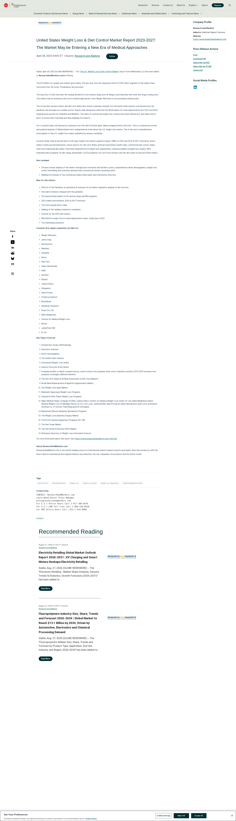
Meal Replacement (59, 483)
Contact (40, 518)
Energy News (78, 13)
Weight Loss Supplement (110, 483)
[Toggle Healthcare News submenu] (139, 13)
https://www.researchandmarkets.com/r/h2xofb (96, 439)
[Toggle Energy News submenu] (86, 13)
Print (195, 55)
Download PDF (199, 59)
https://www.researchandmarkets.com (209, 39)
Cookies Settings (163, 815)
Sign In (205, 5)
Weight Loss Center (90, 483)
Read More (45, 588)
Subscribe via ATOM (202, 66)
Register (217, 5)
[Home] (15, 5)
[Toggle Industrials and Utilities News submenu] (169, 13)
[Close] (232, 815)
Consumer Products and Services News (51, 13)
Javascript (198, 70)
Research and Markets (87, 55)
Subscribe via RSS (201, 62)
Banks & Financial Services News (103, 13)
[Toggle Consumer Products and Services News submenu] (70, 13)
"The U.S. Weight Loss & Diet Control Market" (99, 71)
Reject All (181, 815)
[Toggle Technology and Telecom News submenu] (201, 13)
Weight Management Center (132, 483)
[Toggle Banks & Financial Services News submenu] (119, 13)
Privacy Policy (91, 818)
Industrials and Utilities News (154, 13)
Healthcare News (129, 13)
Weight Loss (74, 483)
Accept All (199, 815)
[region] (118, 816)
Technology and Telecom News (185, 13)
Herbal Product (42, 483)
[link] (143, 5)
